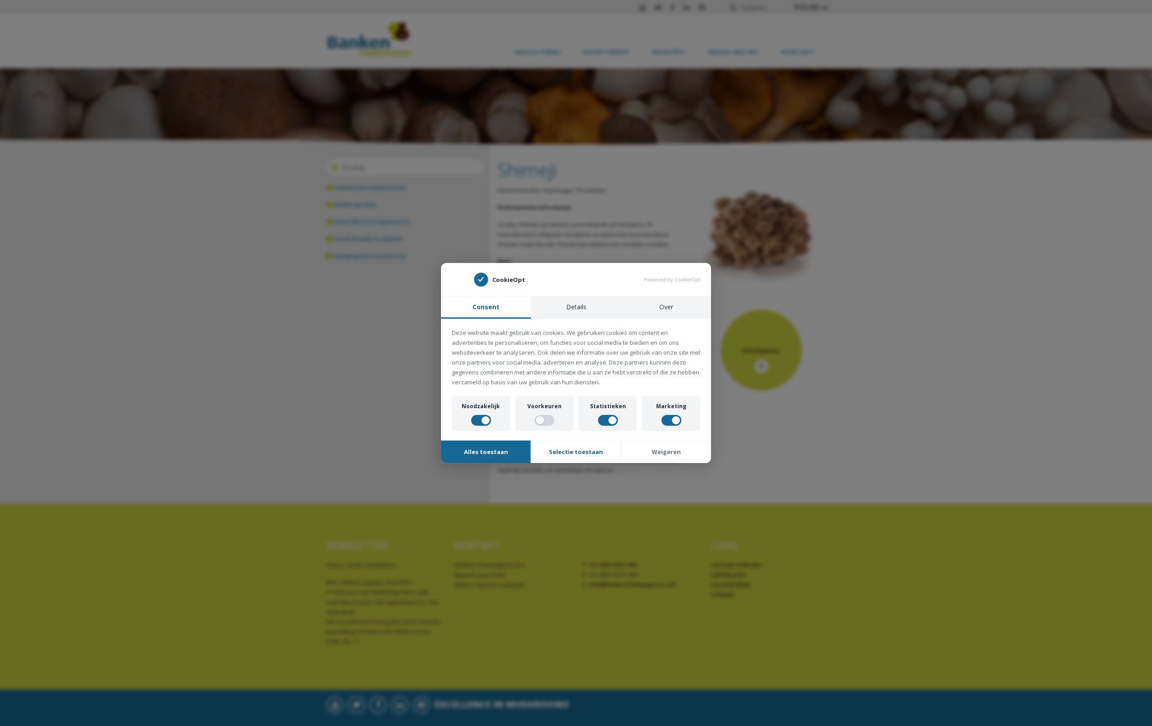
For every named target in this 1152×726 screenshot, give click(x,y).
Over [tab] (666, 307)
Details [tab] (576, 307)
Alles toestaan (486, 452)
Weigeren (666, 452)
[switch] (481, 420)
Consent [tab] (486, 307)
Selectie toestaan (576, 452)
